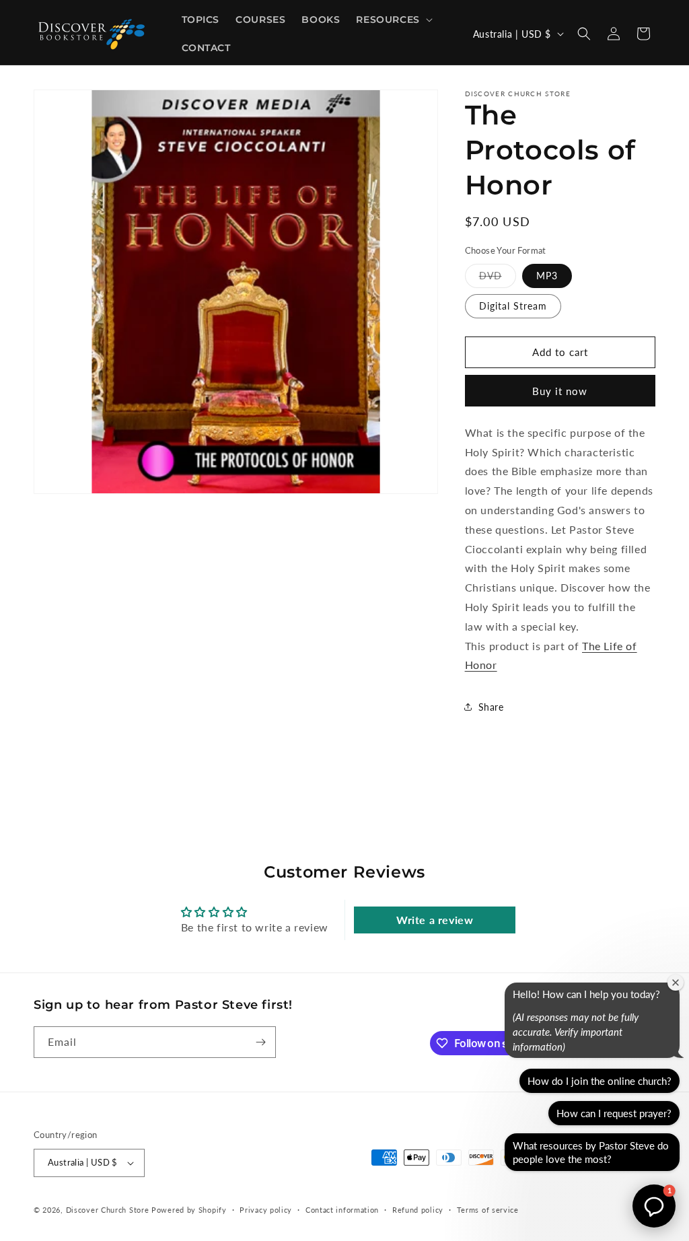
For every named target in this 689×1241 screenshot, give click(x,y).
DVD (497, 278)
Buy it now (559, 391)
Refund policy (417, 1209)
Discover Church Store (107, 1209)
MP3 (547, 275)
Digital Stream (513, 306)
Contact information (342, 1209)
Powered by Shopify (189, 1209)
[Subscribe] (260, 1042)
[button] (392, 19)
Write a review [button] (434, 919)
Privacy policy (266, 1209)
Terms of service (488, 1209)
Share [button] (491, 707)
